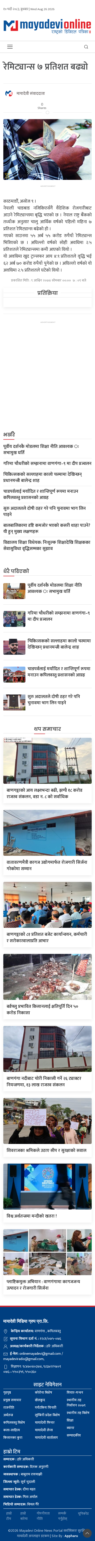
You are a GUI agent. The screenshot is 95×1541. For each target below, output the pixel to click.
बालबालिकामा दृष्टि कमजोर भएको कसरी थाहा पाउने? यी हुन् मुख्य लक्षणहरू (46, 528)
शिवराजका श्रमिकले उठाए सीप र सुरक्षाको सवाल (46, 1150)
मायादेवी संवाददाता (31, 93)
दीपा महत (19, 1489)
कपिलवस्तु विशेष (14, 1423)
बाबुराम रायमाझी (22, 1474)
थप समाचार (47, 729)
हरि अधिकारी (18, 1459)
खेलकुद (40, 1400)
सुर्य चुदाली (19, 1482)
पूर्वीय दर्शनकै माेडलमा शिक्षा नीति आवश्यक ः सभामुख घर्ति (41, 449)
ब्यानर (70, 1428)
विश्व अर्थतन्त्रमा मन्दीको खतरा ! (32, 1216)
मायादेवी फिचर (45, 1423)
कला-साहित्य (11, 1430)
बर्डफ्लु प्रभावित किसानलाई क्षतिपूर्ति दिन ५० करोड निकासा (42, 1010)
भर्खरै (9, 434)
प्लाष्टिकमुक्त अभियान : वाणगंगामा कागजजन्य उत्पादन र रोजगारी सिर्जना (43, 1285)
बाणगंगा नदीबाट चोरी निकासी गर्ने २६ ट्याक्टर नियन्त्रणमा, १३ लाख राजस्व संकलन (44, 1082)
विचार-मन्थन (75, 1393)
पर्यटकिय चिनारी (45, 1408)
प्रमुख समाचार (12, 1400)
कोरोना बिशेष (43, 1393)
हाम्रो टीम (9, 1516)
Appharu (71, 1536)
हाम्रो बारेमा (24, 1516)
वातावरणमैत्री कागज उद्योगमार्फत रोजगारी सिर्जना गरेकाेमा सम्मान (47, 866)
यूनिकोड (83, 1513)
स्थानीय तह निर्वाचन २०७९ (76, 1402)
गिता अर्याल (20, 1497)
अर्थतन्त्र (8, 1415)
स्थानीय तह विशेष (78, 1413)
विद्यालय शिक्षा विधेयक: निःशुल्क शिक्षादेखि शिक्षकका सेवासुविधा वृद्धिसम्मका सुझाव (46, 545)
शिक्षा (70, 1420)
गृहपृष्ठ (7, 1393)
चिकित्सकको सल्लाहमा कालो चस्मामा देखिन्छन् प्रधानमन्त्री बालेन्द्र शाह (42, 477)
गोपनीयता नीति (43, 1516)
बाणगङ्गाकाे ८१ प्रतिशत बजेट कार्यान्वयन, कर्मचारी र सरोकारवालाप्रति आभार (47, 938)
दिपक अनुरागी (25, 1467)
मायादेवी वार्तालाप (46, 1438)
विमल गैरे (21, 1504)
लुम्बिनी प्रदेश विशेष (47, 1415)
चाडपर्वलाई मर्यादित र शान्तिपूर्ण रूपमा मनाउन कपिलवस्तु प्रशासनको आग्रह (40, 494)
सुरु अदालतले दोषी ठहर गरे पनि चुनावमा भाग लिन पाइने (44, 511)
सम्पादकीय (74, 1435)
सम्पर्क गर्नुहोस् (62, 1516)
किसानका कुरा (12, 1438)
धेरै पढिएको (16, 571)
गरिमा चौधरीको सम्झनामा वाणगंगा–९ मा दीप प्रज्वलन (47, 463)
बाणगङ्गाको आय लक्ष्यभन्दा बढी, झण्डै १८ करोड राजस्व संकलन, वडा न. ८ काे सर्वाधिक (44, 794)
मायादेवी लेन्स (44, 1430)
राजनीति (8, 1408)
